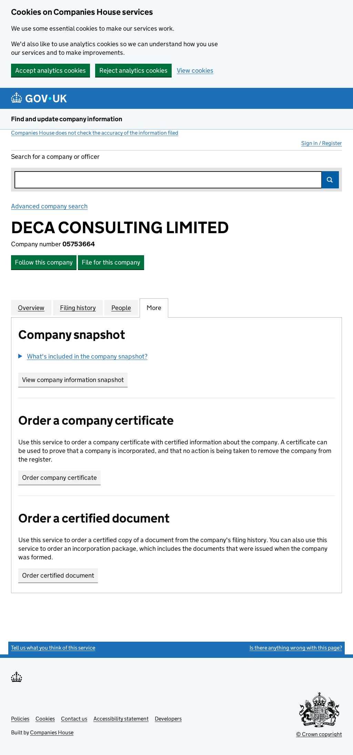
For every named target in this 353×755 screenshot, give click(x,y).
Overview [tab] (31, 308)
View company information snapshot (75, 380)
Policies (20, 718)
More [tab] (154, 308)
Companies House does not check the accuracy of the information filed (94, 133)
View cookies (195, 70)
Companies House (51, 732)
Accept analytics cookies (50, 70)
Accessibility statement (121, 718)
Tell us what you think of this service (53, 647)
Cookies (45, 718)
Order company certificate (59, 478)
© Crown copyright (319, 734)
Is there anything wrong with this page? (296, 647)
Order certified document (58, 575)
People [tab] (121, 308)
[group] (176, 357)
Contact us (74, 718)
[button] (83, 356)
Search (330, 179)
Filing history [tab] (78, 308)
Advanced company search (49, 206)
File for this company (111, 262)
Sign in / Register (321, 143)
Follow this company (44, 262)
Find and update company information (66, 119)
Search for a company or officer (55, 157)
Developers (168, 718)
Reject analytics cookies (133, 70)
